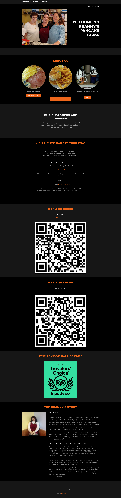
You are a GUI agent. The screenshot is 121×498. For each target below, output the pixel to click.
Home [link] (65, 2)
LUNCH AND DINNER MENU (60, 99)
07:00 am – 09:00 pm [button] (64, 184)
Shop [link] (97, 2)
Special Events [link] (89, 2)
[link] (34, 2)
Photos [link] (79, 2)
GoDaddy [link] (63, 493)
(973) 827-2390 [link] (93, 6)
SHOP (87, 97)
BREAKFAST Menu (33, 95)
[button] (72, 2)
